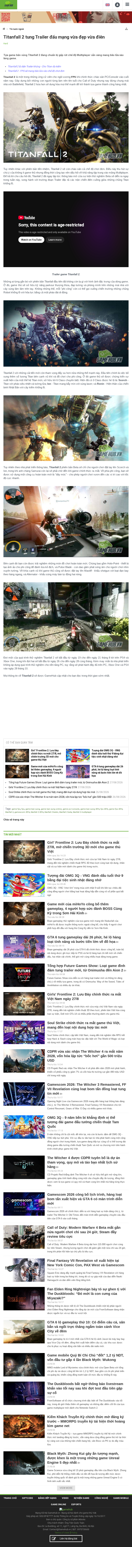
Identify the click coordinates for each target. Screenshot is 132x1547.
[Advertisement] (66, 709)
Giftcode (27, 1498)
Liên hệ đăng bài (68, 1538)
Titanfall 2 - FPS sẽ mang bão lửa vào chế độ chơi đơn (36, 71)
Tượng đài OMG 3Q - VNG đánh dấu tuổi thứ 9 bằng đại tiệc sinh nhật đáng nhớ (107, 753)
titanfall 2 (9, 812)
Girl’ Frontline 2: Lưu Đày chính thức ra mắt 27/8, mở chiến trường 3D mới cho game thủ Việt (46, 755)
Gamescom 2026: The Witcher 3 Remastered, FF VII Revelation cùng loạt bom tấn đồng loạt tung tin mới (86, 1089)
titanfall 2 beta (65, 812)
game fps (16, 809)
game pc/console (71, 809)
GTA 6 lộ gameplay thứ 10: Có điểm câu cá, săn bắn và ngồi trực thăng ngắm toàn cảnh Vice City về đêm (86, 1326)
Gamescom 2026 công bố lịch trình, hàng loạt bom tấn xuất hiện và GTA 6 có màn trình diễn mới (84, 1199)
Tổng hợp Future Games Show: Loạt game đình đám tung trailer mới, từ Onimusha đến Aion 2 (59, 782)
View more (66, 1488)
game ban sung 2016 (90, 809)
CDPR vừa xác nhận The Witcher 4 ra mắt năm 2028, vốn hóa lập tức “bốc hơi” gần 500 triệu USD (60, 797)
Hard (5, 43)
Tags (8, 808)
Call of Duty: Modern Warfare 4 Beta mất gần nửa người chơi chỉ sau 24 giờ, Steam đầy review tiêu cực (83, 1232)
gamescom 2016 (22, 812)
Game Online (58, 1504)
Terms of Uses (62, 1532)
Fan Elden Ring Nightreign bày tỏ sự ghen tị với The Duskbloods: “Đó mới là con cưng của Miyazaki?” (86, 1293)
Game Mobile (121, 1498)
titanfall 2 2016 (37, 812)
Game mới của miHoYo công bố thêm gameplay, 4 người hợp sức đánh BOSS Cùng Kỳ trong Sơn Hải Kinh (47, 771)
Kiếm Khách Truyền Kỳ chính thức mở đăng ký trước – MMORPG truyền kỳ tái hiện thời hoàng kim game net (86, 1421)
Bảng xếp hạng (47, 1498)
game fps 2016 (116, 809)
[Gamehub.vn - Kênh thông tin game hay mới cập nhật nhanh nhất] (8, 4)
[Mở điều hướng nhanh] (126, 28)
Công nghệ (101, 1498)
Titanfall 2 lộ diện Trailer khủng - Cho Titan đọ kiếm (34, 66)
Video (65, 1498)
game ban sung (32, 809)
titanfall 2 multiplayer (82, 812)
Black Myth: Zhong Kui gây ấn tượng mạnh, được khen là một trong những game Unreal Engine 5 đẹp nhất (83, 1458)
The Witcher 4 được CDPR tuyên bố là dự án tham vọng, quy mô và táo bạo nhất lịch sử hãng (83, 1162)
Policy (74, 1532)
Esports (76, 1504)
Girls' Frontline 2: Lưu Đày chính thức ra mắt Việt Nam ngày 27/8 (43, 787)
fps (22, 809)
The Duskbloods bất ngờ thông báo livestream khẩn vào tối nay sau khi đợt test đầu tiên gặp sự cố (85, 1388)
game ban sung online (51, 809)
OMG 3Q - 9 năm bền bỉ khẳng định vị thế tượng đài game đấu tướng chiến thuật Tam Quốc (83, 1122)
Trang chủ (10, 1498)
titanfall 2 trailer (51, 812)
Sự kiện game (81, 1498)
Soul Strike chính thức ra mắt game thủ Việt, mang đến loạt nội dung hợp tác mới (52, 792)
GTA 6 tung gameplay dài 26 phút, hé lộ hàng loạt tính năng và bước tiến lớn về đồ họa (107, 771)
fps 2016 (104, 809)
